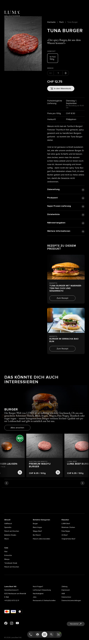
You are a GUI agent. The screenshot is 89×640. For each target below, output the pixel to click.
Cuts (6, 548)
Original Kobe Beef (68, 539)
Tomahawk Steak (10, 563)
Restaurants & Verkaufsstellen (44, 600)
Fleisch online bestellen (41, 539)
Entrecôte (8, 555)
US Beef (65, 535)
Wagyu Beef (37, 531)
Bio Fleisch (37, 535)
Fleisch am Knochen (11, 531)
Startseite (51, 22)
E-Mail (6, 597)
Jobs (34, 597)
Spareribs (7, 527)
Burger (35, 523)
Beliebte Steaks (10, 535)
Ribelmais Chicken (68, 527)
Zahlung (64, 586)
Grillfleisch (8, 523)
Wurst (6, 539)
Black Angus (37, 527)
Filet (5, 551)
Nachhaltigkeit (38, 593)
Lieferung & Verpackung (42, 590)
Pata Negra (66, 531)
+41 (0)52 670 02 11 (11, 600)
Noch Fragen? (38, 586)
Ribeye (6, 559)
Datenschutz (66, 597)
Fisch (61, 22)
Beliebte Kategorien (41, 520)
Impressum (66, 590)
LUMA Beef (66, 523)
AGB (63, 593)
